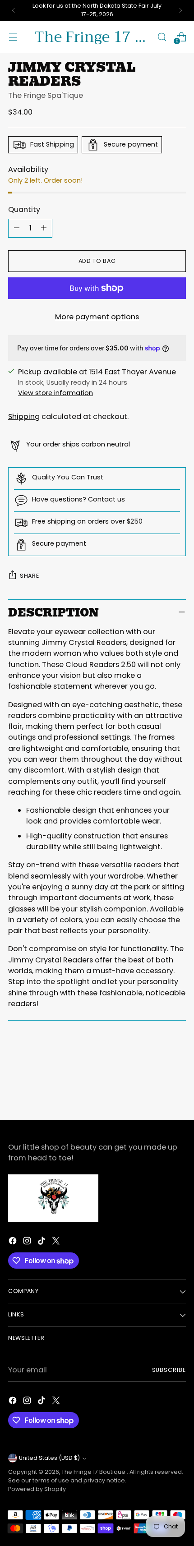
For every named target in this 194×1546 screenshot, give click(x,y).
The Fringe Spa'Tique (45, 95)
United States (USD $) (49, 1458)
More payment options (97, 317)
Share (29, 576)
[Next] (180, 10)
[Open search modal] (161, 37)
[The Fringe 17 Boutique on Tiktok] (42, 1242)
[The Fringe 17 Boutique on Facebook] (13, 1242)
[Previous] (13, 10)
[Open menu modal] (13, 37)
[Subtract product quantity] (17, 228)
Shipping (24, 416)
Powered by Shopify (37, 1489)
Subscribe (169, 1370)
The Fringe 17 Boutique (94, 1472)
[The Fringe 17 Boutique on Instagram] (28, 1242)
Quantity (24, 209)
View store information (55, 392)
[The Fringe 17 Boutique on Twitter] (56, 1242)
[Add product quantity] (44, 228)
